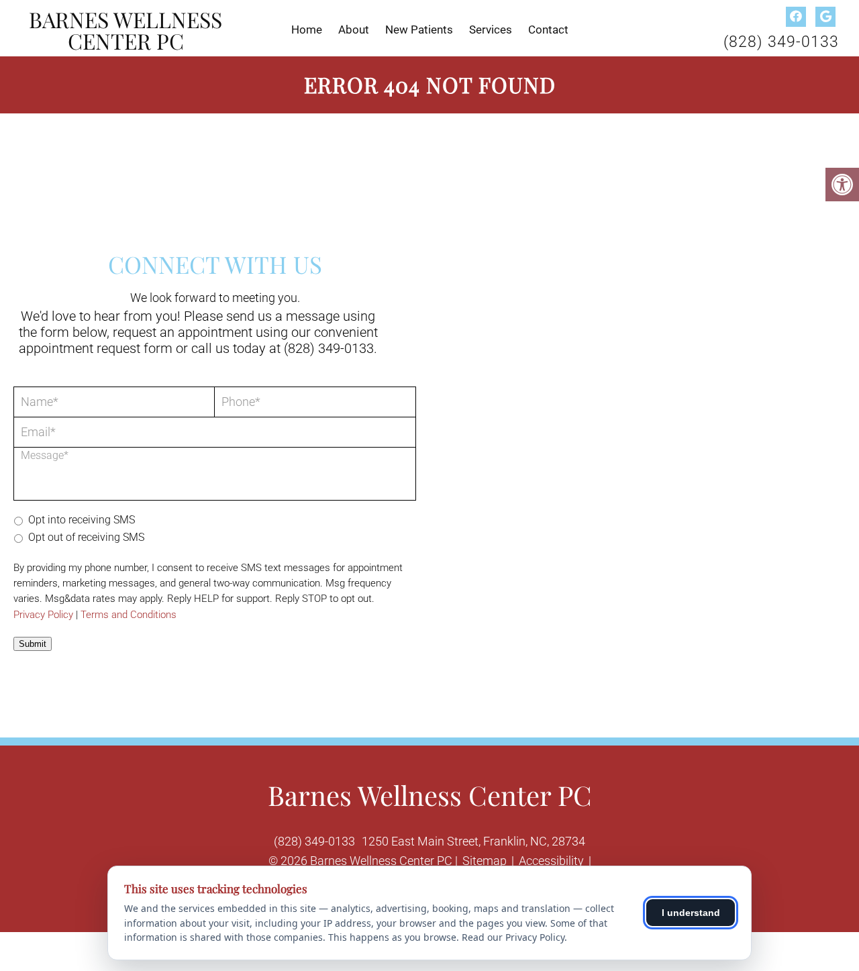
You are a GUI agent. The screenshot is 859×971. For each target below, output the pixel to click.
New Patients (419, 29)
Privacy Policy (43, 615)
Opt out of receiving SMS (86, 537)
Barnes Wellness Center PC (125, 30)
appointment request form (95, 348)
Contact (548, 29)
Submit (32, 644)
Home (306, 29)
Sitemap (484, 861)
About (353, 29)
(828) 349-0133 (781, 42)
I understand (691, 912)
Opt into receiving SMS (81, 519)
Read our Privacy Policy (513, 937)
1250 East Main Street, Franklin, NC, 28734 (473, 841)
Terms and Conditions (128, 615)
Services (490, 29)
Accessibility (551, 861)
